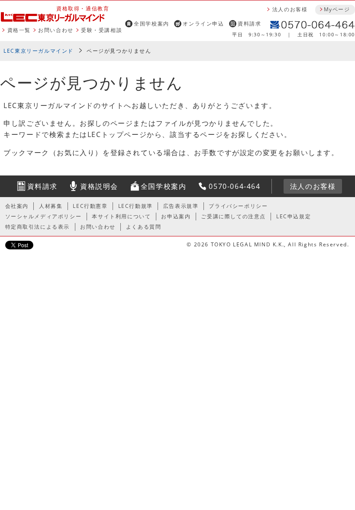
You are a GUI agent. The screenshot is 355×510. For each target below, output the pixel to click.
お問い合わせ (56, 30)
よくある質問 (143, 226)
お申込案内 (175, 216)
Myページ (337, 9)
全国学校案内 (151, 23)
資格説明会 (99, 186)
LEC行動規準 (135, 206)
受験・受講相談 (101, 30)
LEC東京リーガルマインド (38, 51)
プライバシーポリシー (238, 206)
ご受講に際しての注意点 (233, 216)
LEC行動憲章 (90, 206)
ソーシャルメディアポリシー (43, 216)
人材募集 (50, 206)
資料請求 (249, 23)
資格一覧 (19, 30)
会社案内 (17, 206)
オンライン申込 (203, 23)
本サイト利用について (121, 216)
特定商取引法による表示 (37, 226)
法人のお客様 (290, 9)
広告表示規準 (181, 206)
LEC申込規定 (293, 216)
